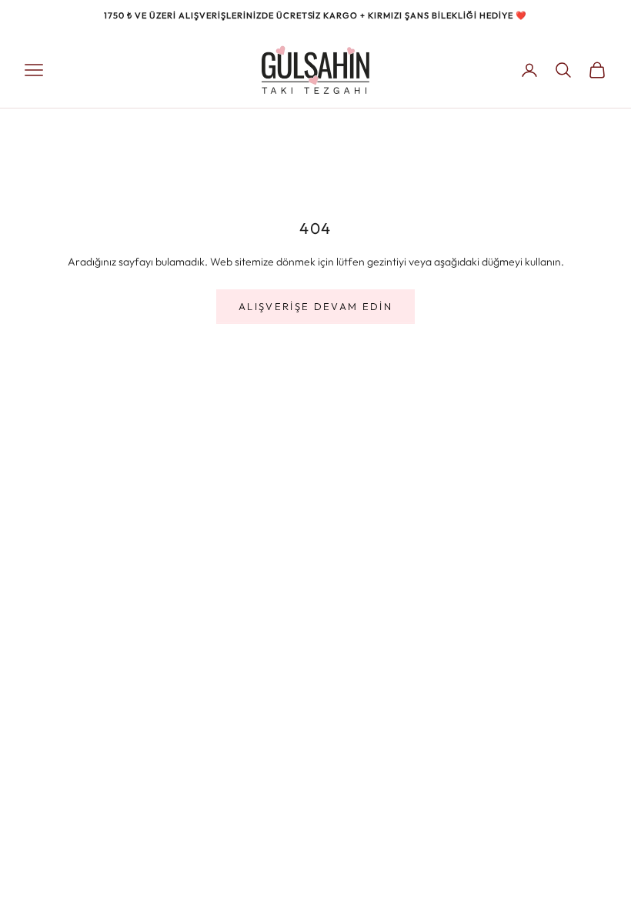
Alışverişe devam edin (315, 306)
